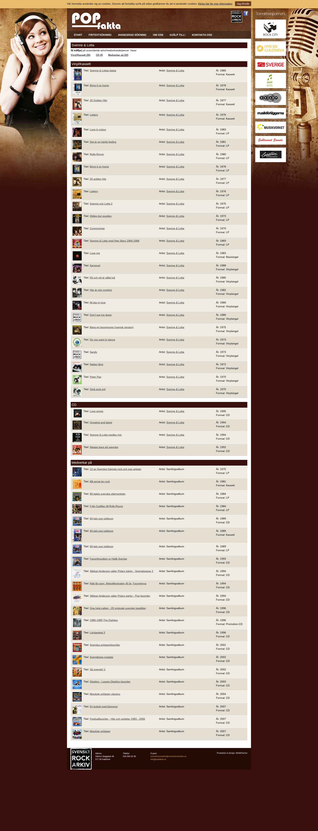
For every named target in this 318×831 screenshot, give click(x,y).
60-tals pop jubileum (101, 518)
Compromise (97, 228)
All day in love (98, 302)
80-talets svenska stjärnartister (108, 493)
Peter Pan (95, 376)
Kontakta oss (202, 34)
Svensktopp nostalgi (101, 657)
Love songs (96, 411)
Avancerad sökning (132, 34)
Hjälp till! (178, 34)
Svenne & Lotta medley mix (106, 434)
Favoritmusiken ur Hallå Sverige (108, 558)
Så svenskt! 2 (97, 669)
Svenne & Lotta (175, 70)
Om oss (158, 34)
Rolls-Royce (97, 154)
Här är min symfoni (101, 289)
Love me (95, 253)
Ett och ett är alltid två (102, 277)
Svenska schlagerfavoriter (105, 644)
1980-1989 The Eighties (104, 620)
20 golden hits (98, 178)
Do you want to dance (102, 339)
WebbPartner (242, 753)
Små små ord (97, 389)
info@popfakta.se (158, 759)
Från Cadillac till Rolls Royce (106, 506)
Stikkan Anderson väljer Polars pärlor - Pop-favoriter (120, 595)
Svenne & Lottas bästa (103, 70)
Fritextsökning (100, 34)
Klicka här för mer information (215, 3)
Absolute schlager (100, 731)
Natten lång (96, 364)
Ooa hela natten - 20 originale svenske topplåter (118, 608)
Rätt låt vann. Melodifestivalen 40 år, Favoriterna (118, 583)
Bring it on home (99, 85)
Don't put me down (101, 314)
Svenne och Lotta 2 (101, 203)
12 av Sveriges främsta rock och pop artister (115, 469)
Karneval (95, 265)
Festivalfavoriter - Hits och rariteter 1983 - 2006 (117, 718)
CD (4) (99, 55)
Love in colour (98, 129)
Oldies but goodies (101, 216)
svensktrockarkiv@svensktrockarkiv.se (168, 756)
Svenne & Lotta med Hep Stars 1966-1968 (114, 240)
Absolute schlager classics (105, 693)
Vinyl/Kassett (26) (80, 55)
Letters (94, 114)
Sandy (93, 351)
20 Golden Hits (98, 100)
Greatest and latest (101, 422)
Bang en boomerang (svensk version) (112, 327)
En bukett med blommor (104, 706)
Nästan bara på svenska (104, 447)
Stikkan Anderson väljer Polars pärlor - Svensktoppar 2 (121, 571)
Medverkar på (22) (118, 55)
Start (78, 34)
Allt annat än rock (100, 481)
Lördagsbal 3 (97, 632)
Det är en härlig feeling (103, 141)
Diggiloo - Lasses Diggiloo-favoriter (110, 681)
